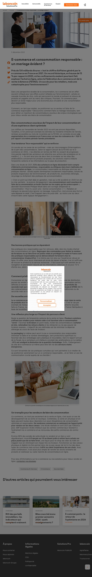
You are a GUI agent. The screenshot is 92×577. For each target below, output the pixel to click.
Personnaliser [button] (46, 301)
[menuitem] (48, 4)
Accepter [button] (47, 305)
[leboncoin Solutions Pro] (10, 4)
